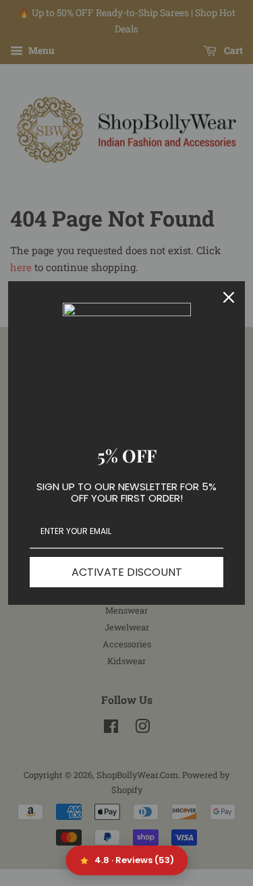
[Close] (229, 297)
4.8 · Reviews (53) (134, 860)
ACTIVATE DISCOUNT (127, 572)
